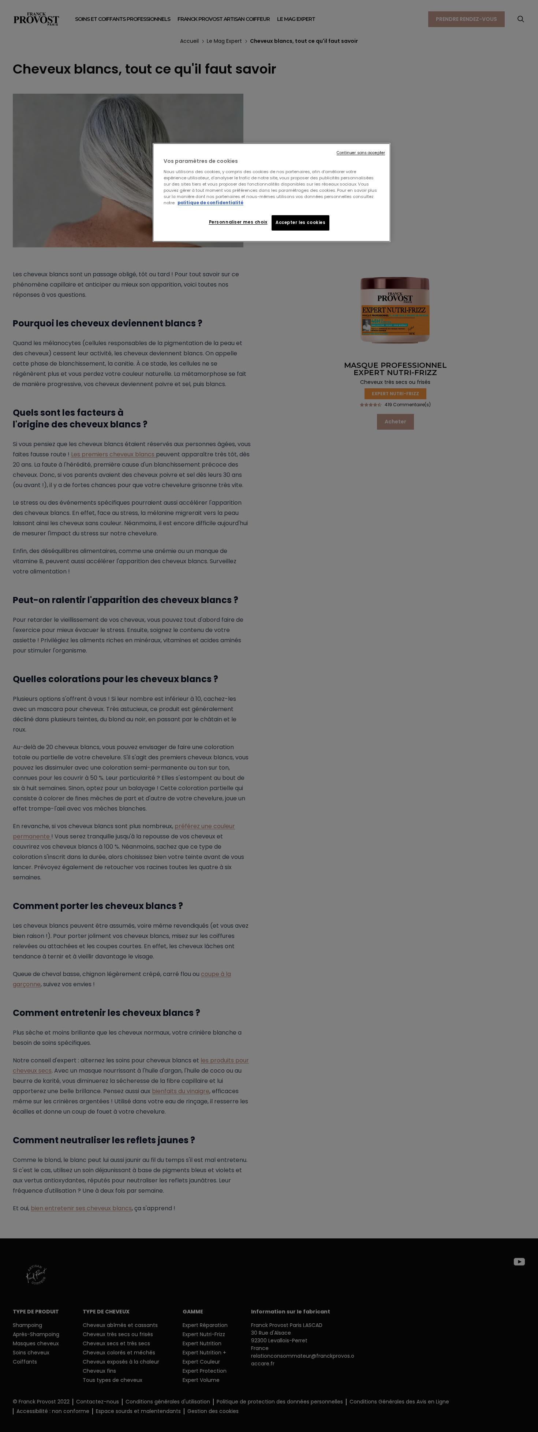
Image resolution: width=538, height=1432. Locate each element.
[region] (272, 192)
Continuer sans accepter (361, 153)
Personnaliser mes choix (238, 222)
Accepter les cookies (300, 222)
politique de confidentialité (210, 203)
